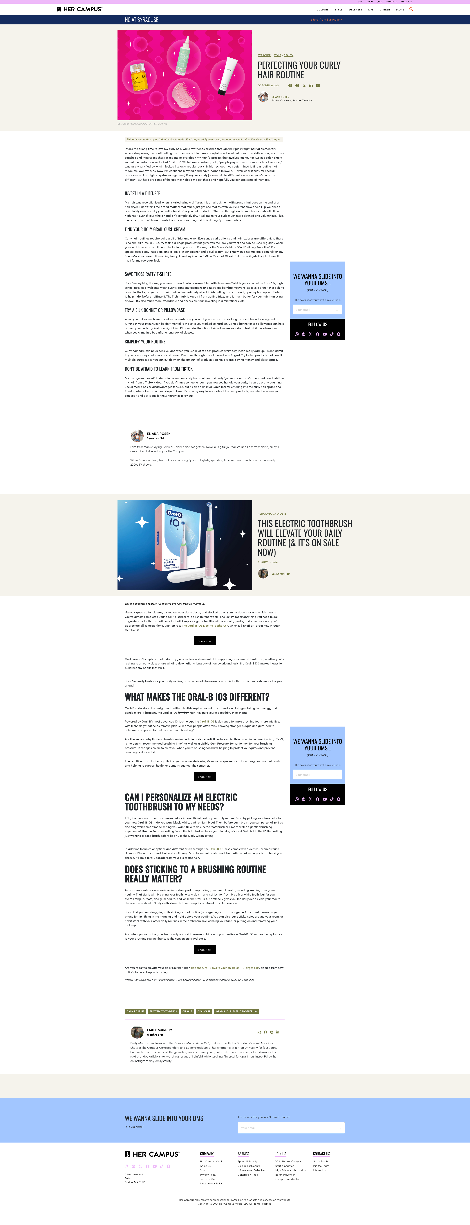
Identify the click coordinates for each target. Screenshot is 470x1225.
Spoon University (247, 1161)
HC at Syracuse (141, 19)
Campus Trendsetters (287, 1179)
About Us (205, 1166)
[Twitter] (304, 86)
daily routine (135, 1011)
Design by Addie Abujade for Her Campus (142, 123)
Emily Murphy (281, 573)
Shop (203, 1170)
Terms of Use (207, 1179)
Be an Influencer (285, 1174)
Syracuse (264, 55)
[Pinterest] (297, 86)
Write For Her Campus (288, 1161)
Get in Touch (320, 1161)
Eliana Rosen (280, 97)
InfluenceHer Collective (251, 1170)
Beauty (288, 55)
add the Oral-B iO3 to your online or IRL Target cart (225, 967)
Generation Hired (248, 1174)
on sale (187, 1011)
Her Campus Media (211, 1161)
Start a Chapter (284, 1166)
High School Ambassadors (290, 1170)
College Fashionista (249, 1166)
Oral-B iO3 (207, 721)
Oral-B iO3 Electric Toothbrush (236, 1011)
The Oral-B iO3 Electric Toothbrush (205, 625)
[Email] (318, 86)
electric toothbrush (163, 1011)
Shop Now (205, 641)
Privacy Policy (208, 1174)
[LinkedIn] (311, 86)
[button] (411, 9)
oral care (204, 1011)
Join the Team (321, 1166)
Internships (319, 1170)
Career (385, 9)
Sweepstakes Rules (211, 1183)
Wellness (355, 9)
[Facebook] (290, 86)
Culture (323, 9)
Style (339, 9)
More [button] (400, 9)
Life (371, 9)
